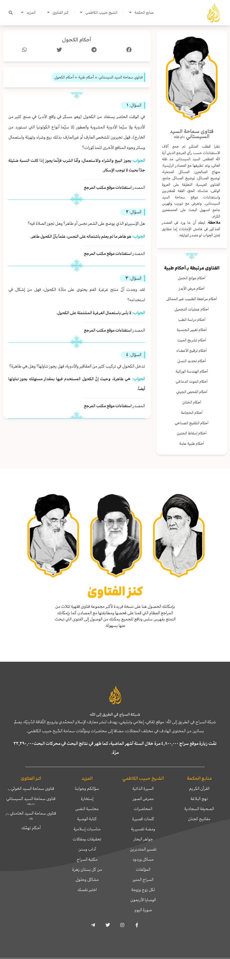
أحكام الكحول (76, 40)
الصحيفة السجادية (199, 808)
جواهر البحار (143, 839)
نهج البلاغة (199, 798)
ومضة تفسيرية (143, 829)
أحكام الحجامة (192, 412)
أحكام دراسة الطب (191, 319)
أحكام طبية (175, 268)
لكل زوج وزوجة (143, 889)
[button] (10, 12)
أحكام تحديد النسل (191, 361)
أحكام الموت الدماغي (192, 381)
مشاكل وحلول (87, 879)
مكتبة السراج (87, 859)
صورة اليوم (143, 910)
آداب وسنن (87, 849)
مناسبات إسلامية (87, 829)
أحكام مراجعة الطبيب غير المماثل (191, 298)
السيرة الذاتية (143, 788)
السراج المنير (143, 879)
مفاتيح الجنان (199, 819)
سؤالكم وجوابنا (87, 788)
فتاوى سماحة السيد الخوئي (31, 788)
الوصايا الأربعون (143, 900)
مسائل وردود (143, 859)
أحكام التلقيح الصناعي (191, 423)
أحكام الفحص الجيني (191, 391)
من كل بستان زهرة (87, 869)
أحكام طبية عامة (191, 443)
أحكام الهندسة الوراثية (192, 371)
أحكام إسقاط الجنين (191, 433)
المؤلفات (143, 869)
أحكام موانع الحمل (191, 278)
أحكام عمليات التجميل (191, 309)
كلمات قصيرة (143, 819)
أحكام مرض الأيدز (191, 288)
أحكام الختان (191, 402)
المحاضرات (143, 808)
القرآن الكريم (199, 788)
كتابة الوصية (87, 819)
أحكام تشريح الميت (191, 340)
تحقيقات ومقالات (87, 839)
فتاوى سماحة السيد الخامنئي (31, 815)
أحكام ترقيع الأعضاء (191, 350)
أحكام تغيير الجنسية (192, 329)
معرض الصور (143, 798)
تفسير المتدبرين (143, 849)
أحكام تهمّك (31, 828)
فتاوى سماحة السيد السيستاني (31, 800)
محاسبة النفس (87, 808)
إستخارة (87, 798)
